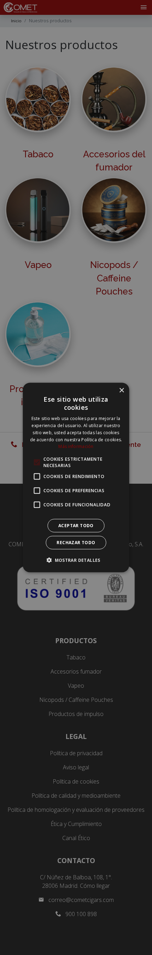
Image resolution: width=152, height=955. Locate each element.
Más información (76, 446)
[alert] (76, 477)
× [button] (121, 390)
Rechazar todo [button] (76, 543)
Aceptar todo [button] (76, 526)
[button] (76, 560)
